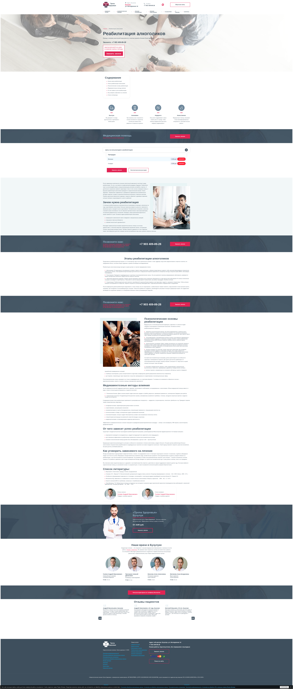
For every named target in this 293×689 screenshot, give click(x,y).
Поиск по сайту (159, 661)
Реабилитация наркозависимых (139, 650)
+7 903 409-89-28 (149, 5)
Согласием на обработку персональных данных (156, 687)
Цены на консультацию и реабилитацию (119, 150)
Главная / (106, 28)
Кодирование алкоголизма (138, 655)
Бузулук (128, 4)
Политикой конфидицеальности (194, 687)
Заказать (181, 159)
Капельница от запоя (136, 648)
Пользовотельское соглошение (110, 657)
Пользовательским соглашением (177, 687)
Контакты (105, 664)
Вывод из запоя (135, 646)
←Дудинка (105, 684)
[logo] (109, 644)
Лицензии (105, 662)
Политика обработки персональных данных (114, 655)
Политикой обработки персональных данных (132, 687)
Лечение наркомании (136, 653)
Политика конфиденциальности (111, 653)
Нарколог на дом (135, 644)
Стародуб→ (187, 684)
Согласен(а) (284, 687)
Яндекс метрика (107, 660)
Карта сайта (106, 666)
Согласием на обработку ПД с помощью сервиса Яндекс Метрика (218, 687)
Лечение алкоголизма (136, 651)
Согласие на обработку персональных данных (114, 658)
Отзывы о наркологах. (132, 549)
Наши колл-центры (107, 668)
